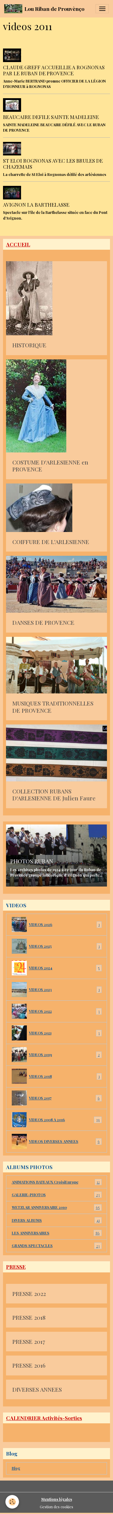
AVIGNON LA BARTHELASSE (36, 204)
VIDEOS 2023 (64, 989)
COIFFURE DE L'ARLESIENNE (50, 542)
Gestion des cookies (56, 1506)
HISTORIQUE (29, 345)
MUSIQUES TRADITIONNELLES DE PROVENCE (52, 707)
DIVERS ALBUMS (56, 1220)
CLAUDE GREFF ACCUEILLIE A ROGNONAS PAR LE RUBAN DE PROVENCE (54, 70)
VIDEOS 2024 (64, 967)
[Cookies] (12, 1502)
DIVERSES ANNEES (37, 1389)
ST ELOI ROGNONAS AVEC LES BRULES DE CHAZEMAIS (53, 163)
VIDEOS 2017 (64, 1098)
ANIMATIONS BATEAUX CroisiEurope (56, 1182)
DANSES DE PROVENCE (43, 622)
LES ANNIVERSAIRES (56, 1233)
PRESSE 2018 (29, 1317)
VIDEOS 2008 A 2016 (64, 1119)
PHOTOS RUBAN (31, 861)
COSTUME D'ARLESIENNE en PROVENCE (50, 466)
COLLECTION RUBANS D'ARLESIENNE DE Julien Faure (54, 795)
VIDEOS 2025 (64, 946)
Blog (16, 1468)
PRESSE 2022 (29, 1293)
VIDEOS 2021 (64, 1033)
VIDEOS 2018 (64, 1076)
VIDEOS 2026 (64, 924)
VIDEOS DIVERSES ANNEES (64, 1141)
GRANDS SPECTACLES (56, 1245)
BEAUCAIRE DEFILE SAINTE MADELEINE (51, 117)
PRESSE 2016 (29, 1365)
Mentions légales (56, 1499)
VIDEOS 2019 (64, 1054)
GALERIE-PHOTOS (56, 1194)
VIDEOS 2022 (64, 1011)
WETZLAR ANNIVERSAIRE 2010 (56, 1207)
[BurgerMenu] (102, 8)
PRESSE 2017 (28, 1341)
